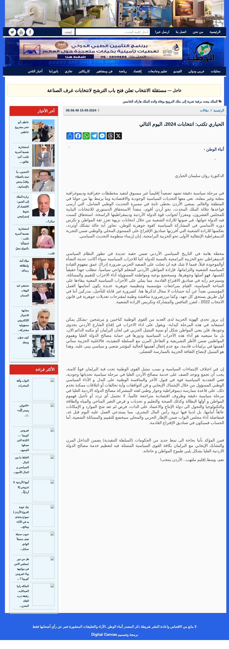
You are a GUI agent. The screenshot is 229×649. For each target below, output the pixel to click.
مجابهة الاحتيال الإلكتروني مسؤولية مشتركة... (23, 320)
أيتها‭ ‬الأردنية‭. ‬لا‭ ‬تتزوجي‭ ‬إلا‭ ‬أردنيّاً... (21, 487)
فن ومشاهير (104, 71)
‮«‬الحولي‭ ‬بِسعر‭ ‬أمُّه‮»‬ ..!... (23, 410)
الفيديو (178, 71)
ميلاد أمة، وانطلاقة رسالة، (24, 265)
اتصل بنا (181, 32)
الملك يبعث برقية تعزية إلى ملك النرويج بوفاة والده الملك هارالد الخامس (170, 101)
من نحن (198, 32)
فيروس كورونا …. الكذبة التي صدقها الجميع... (23, 440)
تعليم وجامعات (157, 71)
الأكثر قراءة (45, 369)
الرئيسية (215, 32)
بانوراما (53, 71)
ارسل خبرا (162, 32)
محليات (216, 71)
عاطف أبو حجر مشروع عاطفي (22, 127)
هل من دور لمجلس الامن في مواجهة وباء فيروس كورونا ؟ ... (21, 568)
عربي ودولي (196, 71)
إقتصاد (137, 71)
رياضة (123, 71)
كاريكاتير (84, 71)
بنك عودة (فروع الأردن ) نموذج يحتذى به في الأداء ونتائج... (21, 517)
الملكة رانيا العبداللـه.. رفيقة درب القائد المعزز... (23, 596)
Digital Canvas (104, 634)
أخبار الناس (35, 71)
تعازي (68, 71)
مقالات (190, 80)
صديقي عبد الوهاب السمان (23, 290)
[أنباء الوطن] (201, 51)
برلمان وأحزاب (211, 80)
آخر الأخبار (46, 111)
